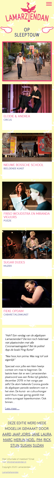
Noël (30, 439)
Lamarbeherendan (10, 472)
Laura (46, 434)
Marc (7, 439)
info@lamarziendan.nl (16, 461)
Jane (35, 434)
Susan (25, 445)
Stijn (14, 445)
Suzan (38, 445)
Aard (6, 434)
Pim (39, 439)
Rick (47, 439)
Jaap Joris (21, 434)
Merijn (19, 439)
